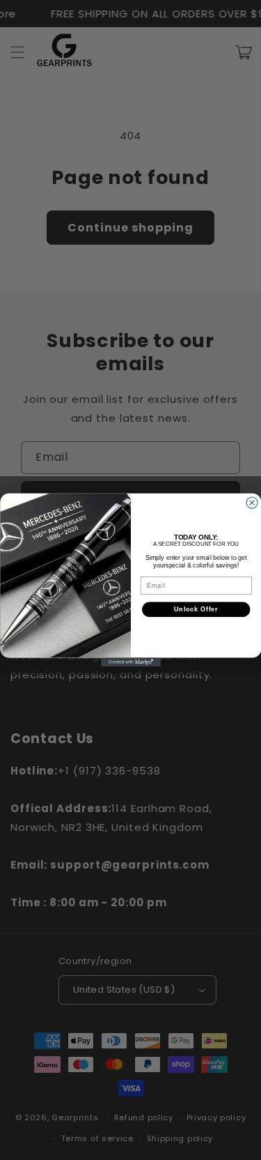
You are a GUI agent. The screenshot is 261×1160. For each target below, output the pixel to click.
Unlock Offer (195, 609)
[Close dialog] (252, 502)
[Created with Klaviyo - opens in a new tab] (131, 661)
